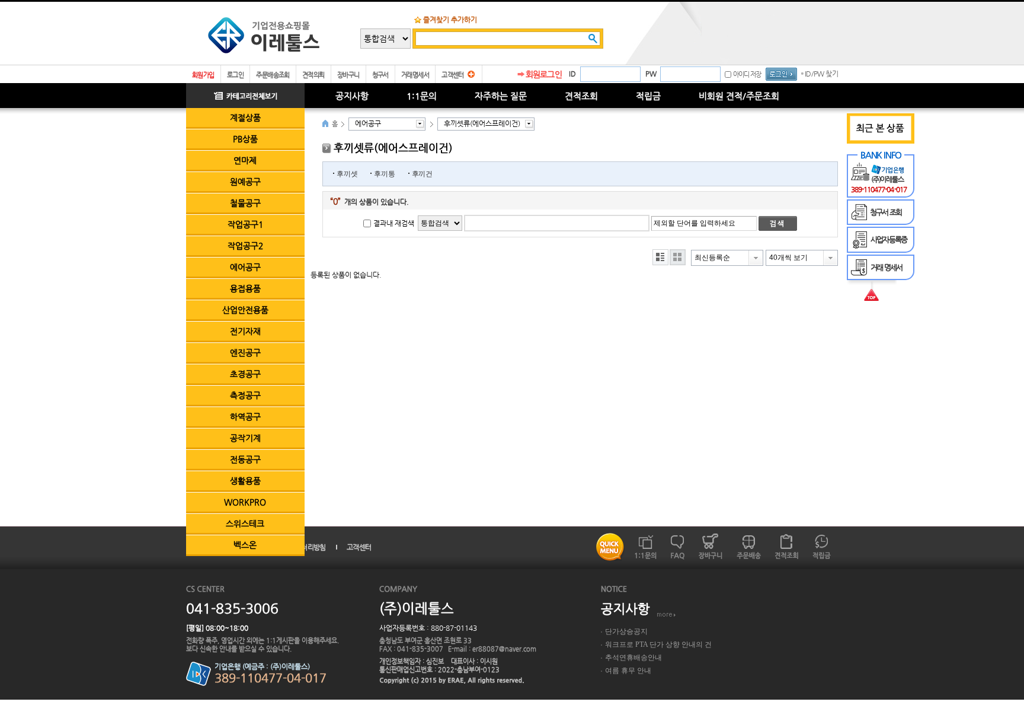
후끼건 (422, 174)
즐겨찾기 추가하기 (450, 19)
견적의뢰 (313, 75)
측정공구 (245, 395)
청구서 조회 (885, 212)
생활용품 (245, 480)
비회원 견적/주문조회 (739, 96)
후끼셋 (347, 174)
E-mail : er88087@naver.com (492, 649)
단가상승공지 (626, 631)
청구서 (380, 75)
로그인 (235, 75)
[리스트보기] (660, 257)
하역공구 (245, 416)
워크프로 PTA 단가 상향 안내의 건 (658, 644)
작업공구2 (245, 245)
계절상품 (245, 117)
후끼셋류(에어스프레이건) (482, 123)
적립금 (648, 96)
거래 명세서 (886, 267)
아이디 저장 (747, 74)
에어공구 (245, 267)
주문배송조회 (273, 75)
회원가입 (203, 75)
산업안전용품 (245, 310)
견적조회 (581, 96)
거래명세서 (415, 75)
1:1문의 (422, 96)
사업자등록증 (889, 239)
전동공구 (245, 459)
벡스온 (245, 545)
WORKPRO (245, 502)
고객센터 (452, 75)
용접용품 (245, 288)
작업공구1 (245, 224)
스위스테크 (245, 523)
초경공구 (245, 374)
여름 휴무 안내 (628, 670)
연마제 (245, 160)
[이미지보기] (678, 257)
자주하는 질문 (501, 96)
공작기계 (245, 438)
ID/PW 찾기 (821, 73)
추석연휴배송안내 (633, 657)
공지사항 (352, 96)
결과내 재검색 (393, 223)
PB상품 (245, 139)
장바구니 (348, 75)
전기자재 (245, 331)
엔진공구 (245, 352)
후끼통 (384, 174)
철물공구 (245, 203)
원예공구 (245, 181)
